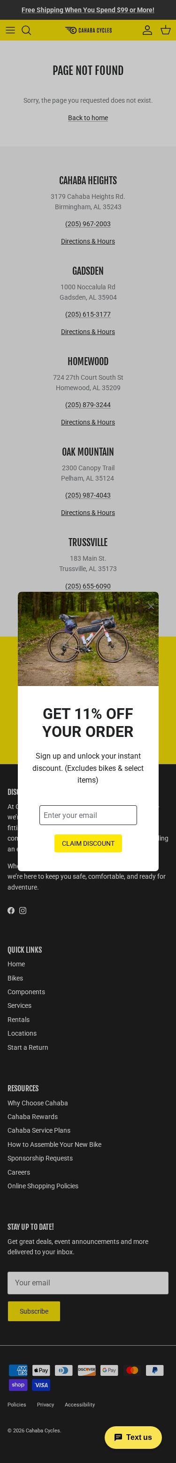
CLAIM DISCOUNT (88, 843)
